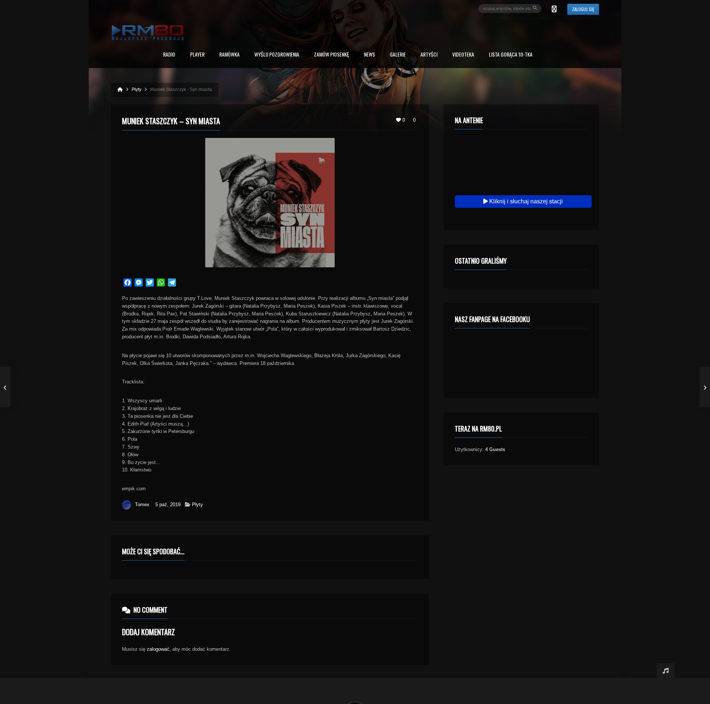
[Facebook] (554, 8)
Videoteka (463, 55)
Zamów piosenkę (331, 55)
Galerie (398, 55)
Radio (169, 55)
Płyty (197, 504)
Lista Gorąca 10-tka (510, 55)
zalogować (158, 649)
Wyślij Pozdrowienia (276, 55)
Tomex (142, 504)
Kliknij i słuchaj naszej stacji (525, 201)
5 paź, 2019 (167, 504)
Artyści (428, 55)
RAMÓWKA (229, 55)
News (369, 55)
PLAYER (197, 55)
